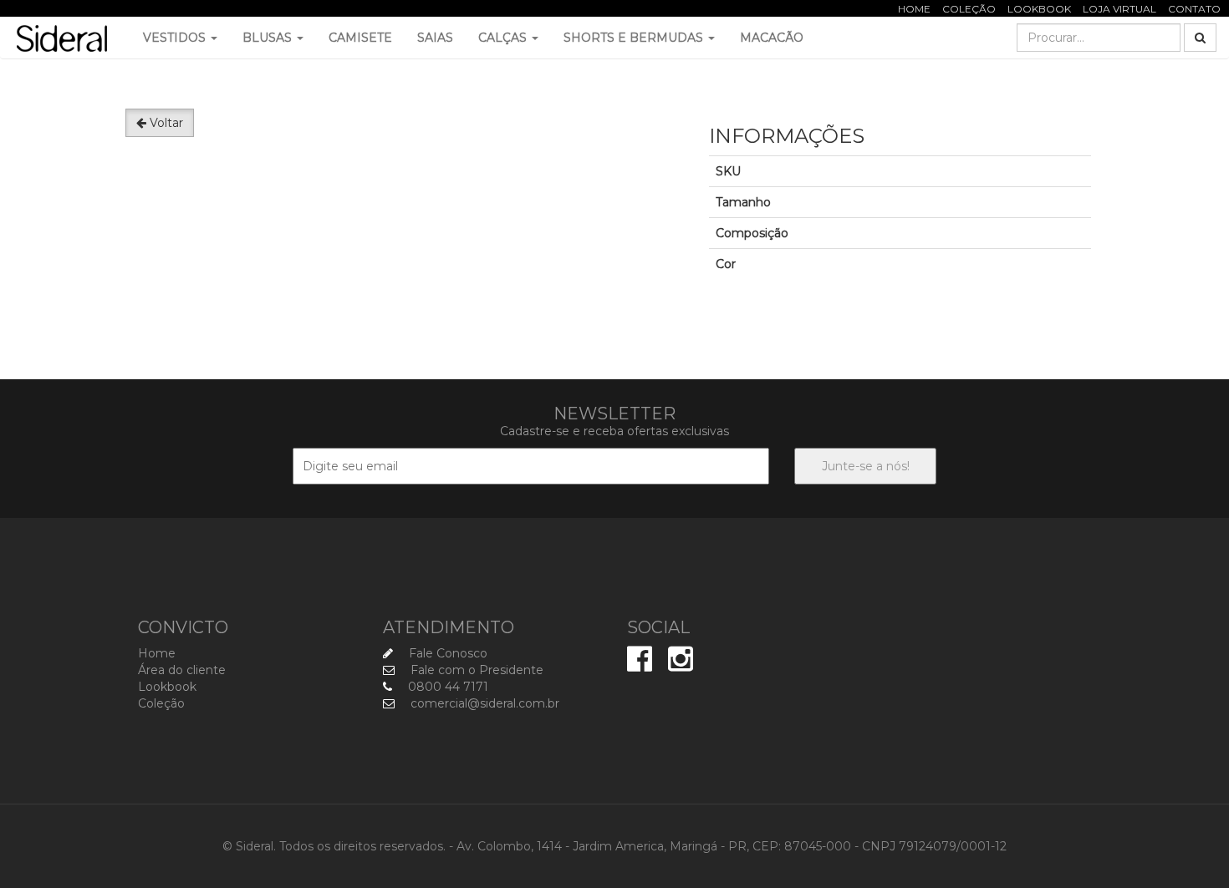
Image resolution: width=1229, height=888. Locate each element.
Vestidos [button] (176, 37)
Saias (435, 37)
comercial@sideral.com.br (483, 703)
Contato (1194, 9)
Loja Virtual (1119, 9)
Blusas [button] (268, 37)
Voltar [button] (164, 122)
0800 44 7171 (446, 686)
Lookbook (1039, 9)
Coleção (969, 9)
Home (914, 9)
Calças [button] (504, 37)
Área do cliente (182, 669)
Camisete (360, 37)
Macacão (771, 37)
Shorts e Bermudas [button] (635, 37)
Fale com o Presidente (475, 669)
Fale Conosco (446, 653)
